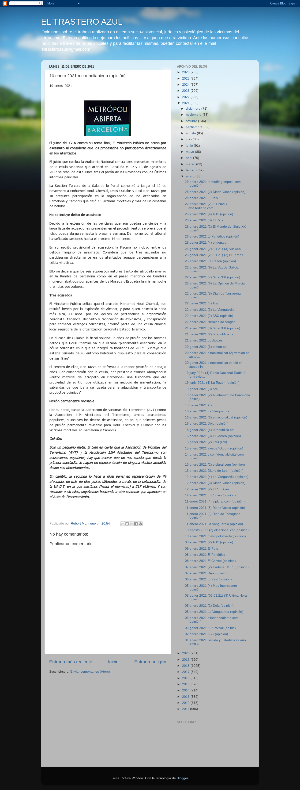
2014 (186, 690)
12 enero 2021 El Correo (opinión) (210, 495)
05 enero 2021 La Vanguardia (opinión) (214, 612)
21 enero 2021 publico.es (204, 340)
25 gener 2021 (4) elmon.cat (206, 242)
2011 (186, 709)
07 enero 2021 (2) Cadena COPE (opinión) (217, 567)
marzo (191, 164)
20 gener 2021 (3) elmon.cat (206, 347)
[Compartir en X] (131, 524)
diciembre (193, 108)
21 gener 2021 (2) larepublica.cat (209, 334)
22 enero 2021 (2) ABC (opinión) (209, 316)
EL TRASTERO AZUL (82, 22)
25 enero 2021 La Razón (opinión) (210, 261)
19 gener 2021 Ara (199, 405)
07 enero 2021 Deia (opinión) (207, 573)
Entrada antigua (150, 661)
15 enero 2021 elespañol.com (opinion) (214, 448)
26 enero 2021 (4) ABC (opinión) (209, 214)
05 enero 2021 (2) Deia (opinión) (209, 605)
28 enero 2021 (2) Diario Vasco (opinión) (215, 192)
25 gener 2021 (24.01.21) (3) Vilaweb (213, 249)
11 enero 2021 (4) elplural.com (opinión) (215, 501)
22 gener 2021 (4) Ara (201, 303)
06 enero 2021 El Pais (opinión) (208, 579)
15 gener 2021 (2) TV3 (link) (206, 442)
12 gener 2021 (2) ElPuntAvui (207, 489)
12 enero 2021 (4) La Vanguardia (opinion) (216, 477)
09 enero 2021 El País (201, 548)
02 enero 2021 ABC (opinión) (206, 634)
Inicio (113, 661)
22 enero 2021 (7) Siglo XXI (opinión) (212, 277)
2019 (186, 659)
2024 (186, 84)
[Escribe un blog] (127, 524)
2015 (186, 684)
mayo (190, 151)
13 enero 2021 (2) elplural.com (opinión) (215, 464)
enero (190, 176)
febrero (192, 170)
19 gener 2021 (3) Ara (201, 389)
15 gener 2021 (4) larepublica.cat (209, 430)
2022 (186, 97)
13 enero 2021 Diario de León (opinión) (214, 470)
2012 (186, 703)
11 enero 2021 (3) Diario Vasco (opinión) (215, 508)
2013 (186, 696)
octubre (192, 121)
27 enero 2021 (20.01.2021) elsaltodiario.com (206, 206)
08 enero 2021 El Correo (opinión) (210, 561)
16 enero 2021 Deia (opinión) (207, 423)
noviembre (194, 114)
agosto (191, 133)
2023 (186, 90)
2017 (186, 672)
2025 (186, 78)
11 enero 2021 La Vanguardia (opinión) (214, 524)
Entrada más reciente (70, 661)
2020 (186, 653)
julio (189, 139)
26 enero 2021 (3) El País (204, 220)
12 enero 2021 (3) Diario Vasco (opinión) (215, 483)
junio (190, 145)
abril (189, 158)
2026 (186, 72)
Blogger (182, 778)
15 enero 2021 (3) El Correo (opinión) (213, 436)
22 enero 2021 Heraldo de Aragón (210, 322)
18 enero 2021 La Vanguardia (207, 411)
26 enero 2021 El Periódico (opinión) (212, 236)
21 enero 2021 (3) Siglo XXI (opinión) (212, 328)
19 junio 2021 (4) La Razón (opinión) (212, 382)
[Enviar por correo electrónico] (122, 524)
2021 (186, 103)
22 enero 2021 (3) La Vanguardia (209, 309)
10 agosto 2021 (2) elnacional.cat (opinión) (217, 530)
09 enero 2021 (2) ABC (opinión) (209, 542)
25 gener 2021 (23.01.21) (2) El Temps (214, 255)
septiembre (194, 127)
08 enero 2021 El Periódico (205, 554)
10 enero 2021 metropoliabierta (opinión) (215, 536)
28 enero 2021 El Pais (201, 198)
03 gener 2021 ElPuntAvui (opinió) (210, 628)
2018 (186, 665)
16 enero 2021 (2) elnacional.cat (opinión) (216, 417)
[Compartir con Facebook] (136, 524)
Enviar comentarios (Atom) (90, 671)
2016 (186, 678)
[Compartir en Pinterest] (140, 524)
